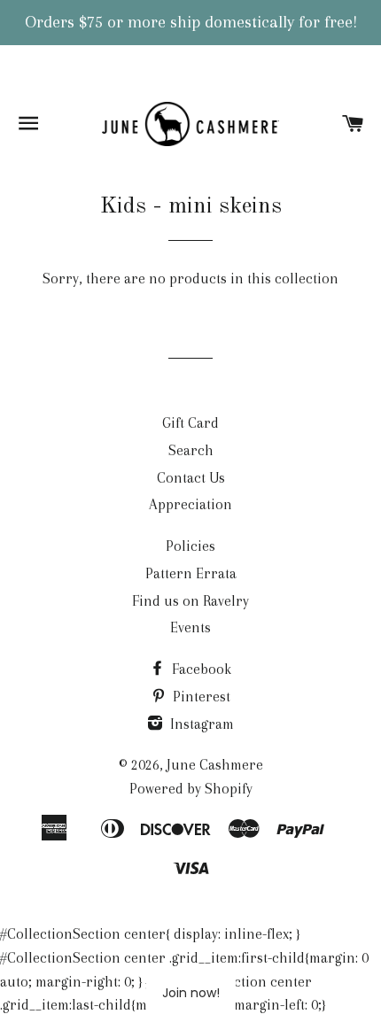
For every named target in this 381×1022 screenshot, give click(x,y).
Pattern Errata (191, 573)
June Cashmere (215, 764)
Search (191, 450)
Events (190, 627)
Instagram (200, 724)
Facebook (199, 669)
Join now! (191, 993)
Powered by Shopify (191, 788)
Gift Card (190, 422)
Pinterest (199, 696)
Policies (190, 546)
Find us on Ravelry (190, 600)
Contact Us (191, 477)
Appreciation (190, 504)
